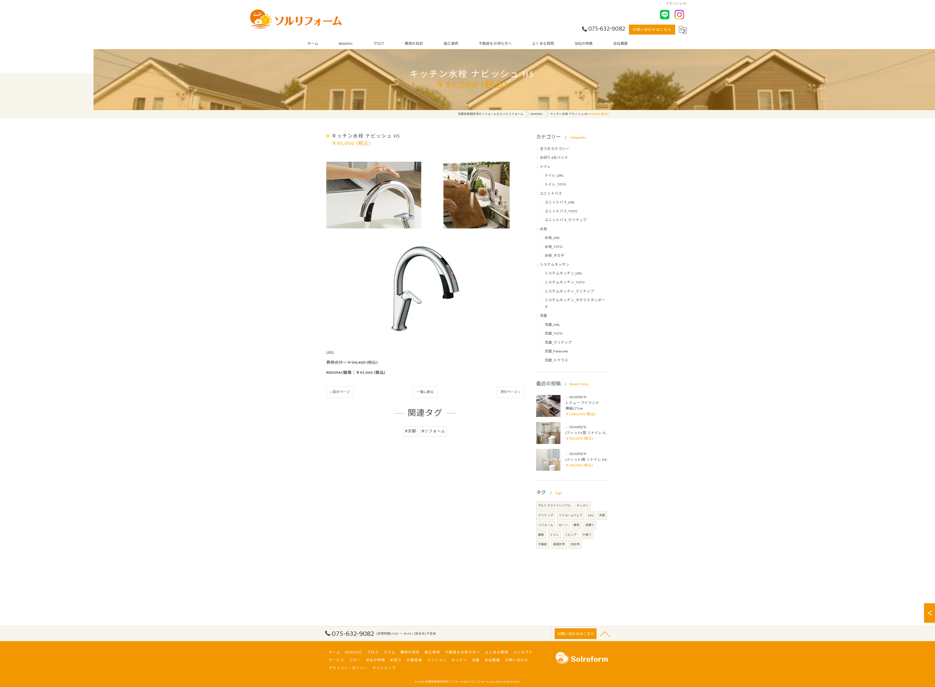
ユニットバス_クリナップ (566, 220)
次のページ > (510, 392)
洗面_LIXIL (552, 325)
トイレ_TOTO (555, 185)
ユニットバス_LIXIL (560, 202)
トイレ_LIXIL (554, 176)
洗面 (543, 316)
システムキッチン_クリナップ (569, 291)
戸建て (586, 534)
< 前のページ (340, 392)
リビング (571, 534)
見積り (589, 525)
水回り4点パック (554, 158)
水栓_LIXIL (552, 238)
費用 (576, 525)
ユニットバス (551, 194)
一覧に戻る (425, 392)
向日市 (575, 544)
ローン (563, 525)
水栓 (543, 229)
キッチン (583, 505)
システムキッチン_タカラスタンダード (575, 303)
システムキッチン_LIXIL (563, 273)
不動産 (542, 544)
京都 (602, 515)
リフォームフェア (570, 515)
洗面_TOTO (553, 334)
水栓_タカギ (554, 256)
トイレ (545, 167)
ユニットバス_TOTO (561, 211)
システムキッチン (555, 265)
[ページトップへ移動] (605, 634)
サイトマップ (384, 668)
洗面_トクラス (556, 360)
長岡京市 (559, 544)
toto (590, 515)
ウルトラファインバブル (554, 505)
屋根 (541, 534)
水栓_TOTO (553, 247)
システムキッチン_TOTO (565, 282)
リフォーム (545, 525)
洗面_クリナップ (558, 343)
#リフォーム (433, 431)
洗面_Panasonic (557, 351)
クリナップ (545, 515)
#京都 (410, 431)
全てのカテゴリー (555, 149)
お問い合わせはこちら (652, 29)
